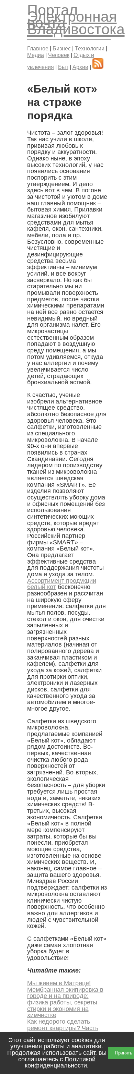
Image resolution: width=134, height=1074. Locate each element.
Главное (37, 48)
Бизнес (62, 48)
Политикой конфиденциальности (60, 1062)
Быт (63, 67)
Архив (80, 67)
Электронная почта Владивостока (76, 22)
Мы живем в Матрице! (59, 983)
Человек (58, 55)
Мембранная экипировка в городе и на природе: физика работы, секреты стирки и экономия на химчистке (65, 1002)
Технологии (89, 48)
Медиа (35, 55)
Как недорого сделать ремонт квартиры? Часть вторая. (62, 1028)
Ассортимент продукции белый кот (61, 584)
